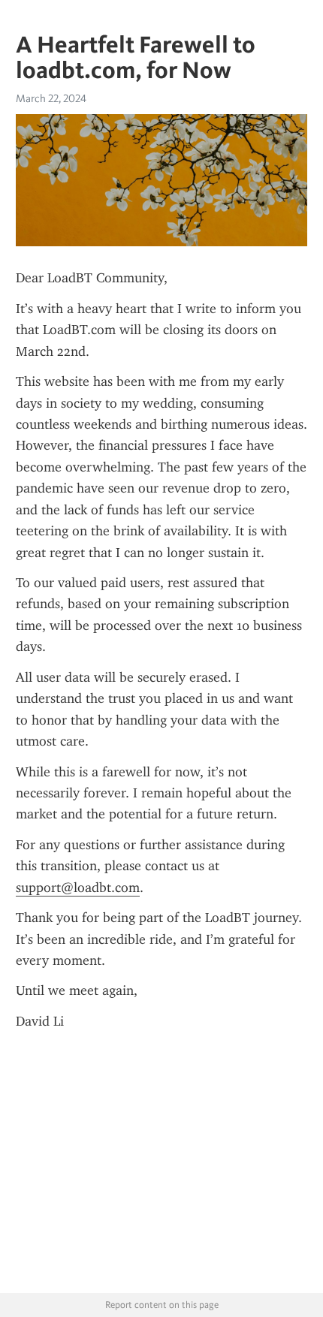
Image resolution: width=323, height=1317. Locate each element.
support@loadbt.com (78, 887)
